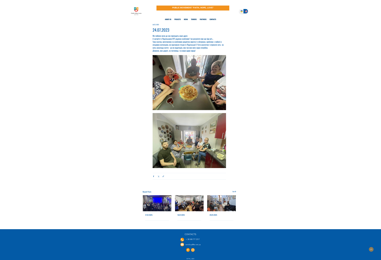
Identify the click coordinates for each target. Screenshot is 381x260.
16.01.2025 (181, 215)
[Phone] (182, 240)
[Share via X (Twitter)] (158, 176)
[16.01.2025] (189, 203)
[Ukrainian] (241, 11)
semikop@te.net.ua (193, 244)
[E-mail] (182, 244)
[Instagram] (193, 250)
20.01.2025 (213, 215)
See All (234, 191)
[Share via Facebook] (153, 176)
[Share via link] (163, 176)
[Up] (371, 249)
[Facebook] (188, 250)
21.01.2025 (148, 215)
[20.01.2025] (221, 203)
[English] (245, 11)
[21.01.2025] (157, 203)
